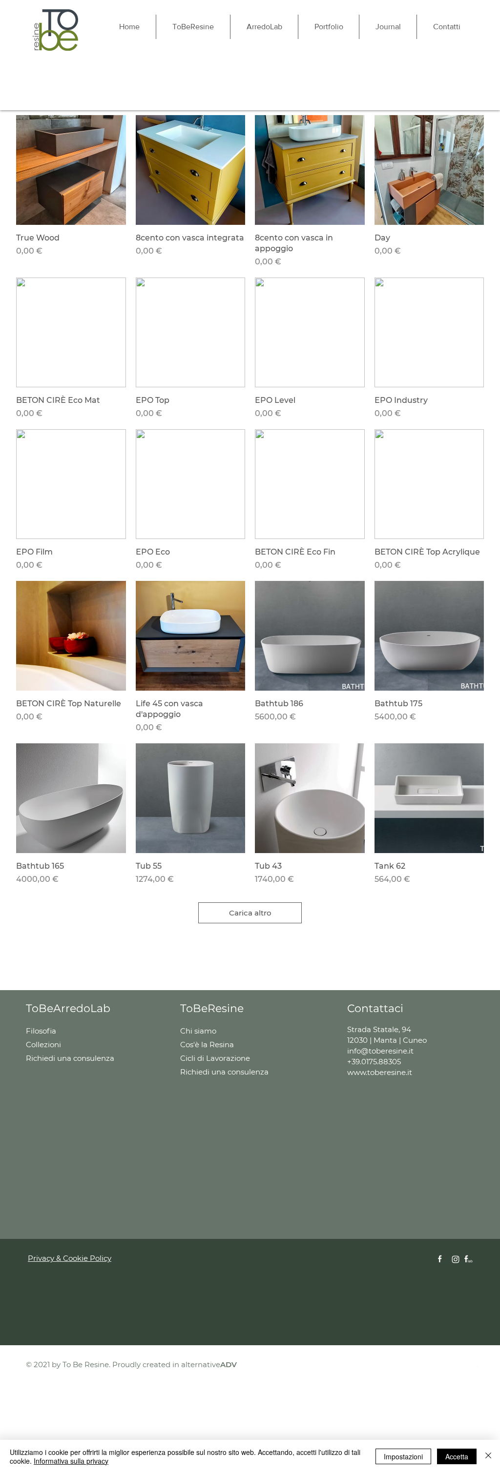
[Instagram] (455, 1259)
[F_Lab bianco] (469, 1259)
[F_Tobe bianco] (442, 1259)
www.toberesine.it (379, 1072)
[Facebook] (448, 1364)
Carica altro (250, 912)
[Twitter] (474, 1364)
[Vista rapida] (71, 170)
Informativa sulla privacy (71, 1461)
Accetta (456, 1456)
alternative (209, 1364)
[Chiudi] (488, 1456)
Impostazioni (403, 1456)
